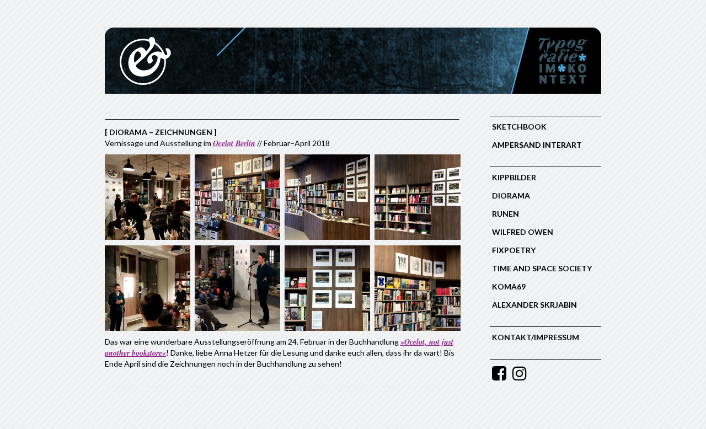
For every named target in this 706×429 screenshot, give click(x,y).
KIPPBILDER (514, 177)
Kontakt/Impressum (535, 337)
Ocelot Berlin (234, 143)
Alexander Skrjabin (534, 304)
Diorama (511, 195)
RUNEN (505, 213)
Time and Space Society (542, 268)
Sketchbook (519, 126)
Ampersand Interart (537, 144)
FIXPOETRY (514, 250)
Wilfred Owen (522, 232)
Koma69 (509, 286)
